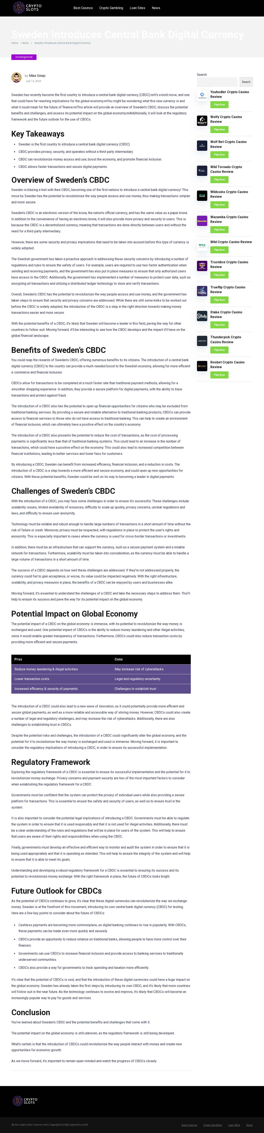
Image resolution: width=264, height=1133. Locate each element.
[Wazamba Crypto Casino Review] (202, 225)
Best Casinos (83, 8)
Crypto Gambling (111, 8)
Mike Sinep (37, 76)
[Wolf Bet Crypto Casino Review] (202, 150)
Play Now (219, 104)
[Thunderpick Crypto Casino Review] (202, 345)
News (156, 8)
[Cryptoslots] (27, 7)
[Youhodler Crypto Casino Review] (202, 100)
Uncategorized (23, 57)
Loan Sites (137, 8)
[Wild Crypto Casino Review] (202, 250)
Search (202, 75)
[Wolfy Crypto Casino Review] (202, 125)
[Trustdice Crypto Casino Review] (202, 270)
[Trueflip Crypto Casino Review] (202, 295)
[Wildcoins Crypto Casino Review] (202, 200)
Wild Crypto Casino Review (231, 242)
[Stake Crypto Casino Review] (202, 320)
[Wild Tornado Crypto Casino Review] (202, 175)
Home (14, 43)
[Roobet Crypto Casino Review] (202, 370)
